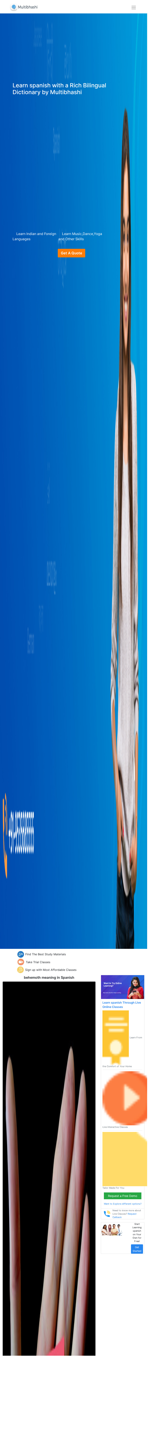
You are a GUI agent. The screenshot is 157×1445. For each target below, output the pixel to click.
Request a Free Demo (122, 1196)
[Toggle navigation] (134, 7)
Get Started (137, 1249)
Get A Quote (71, 253)
